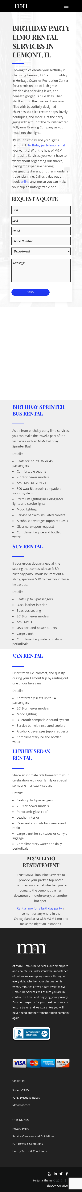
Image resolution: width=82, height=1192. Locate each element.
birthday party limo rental (46, 145)
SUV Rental (27, 546)
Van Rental (27, 655)
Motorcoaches (21, 1105)
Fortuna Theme (42, 1180)
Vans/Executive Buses (26, 1097)
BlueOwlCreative (57, 1185)
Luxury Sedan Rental (31, 754)
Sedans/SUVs (20, 1090)
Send (30, 292)
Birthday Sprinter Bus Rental (38, 410)
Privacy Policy (20, 1129)
